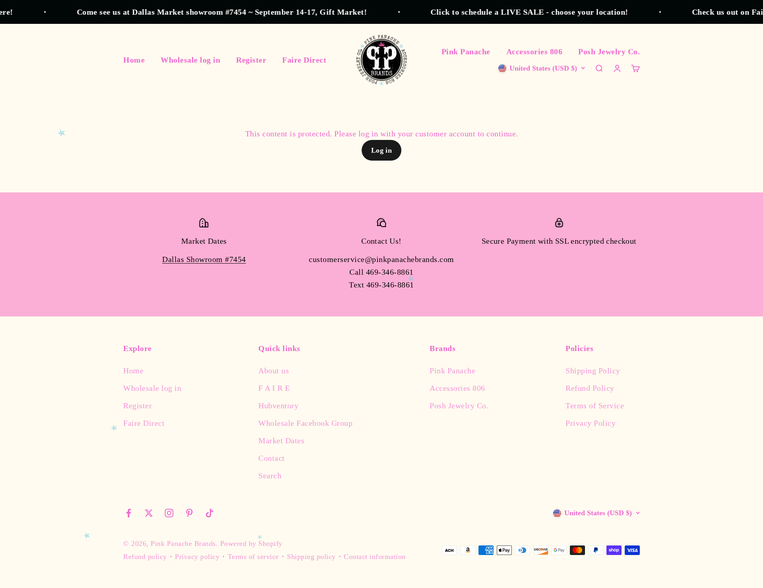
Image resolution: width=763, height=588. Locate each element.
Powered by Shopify (251, 543)
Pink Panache (466, 51)
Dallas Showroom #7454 (204, 259)
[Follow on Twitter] (148, 513)
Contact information (375, 557)
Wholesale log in (190, 59)
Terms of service (253, 557)
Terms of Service (594, 405)
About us (273, 370)
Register (251, 59)
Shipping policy (311, 557)
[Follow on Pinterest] (189, 513)
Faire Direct (304, 59)
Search (269, 475)
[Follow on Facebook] (128, 513)
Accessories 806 (534, 51)
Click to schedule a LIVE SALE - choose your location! (520, 12)
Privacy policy (197, 557)
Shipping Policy (592, 370)
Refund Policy (589, 388)
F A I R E (274, 388)
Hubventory (278, 405)
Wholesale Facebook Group (305, 423)
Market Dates (281, 440)
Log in (381, 150)
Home (134, 59)
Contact (271, 458)
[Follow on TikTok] (209, 513)
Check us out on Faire (721, 12)
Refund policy (145, 557)
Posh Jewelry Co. (609, 51)
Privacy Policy (590, 423)
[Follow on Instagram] (169, 513)
